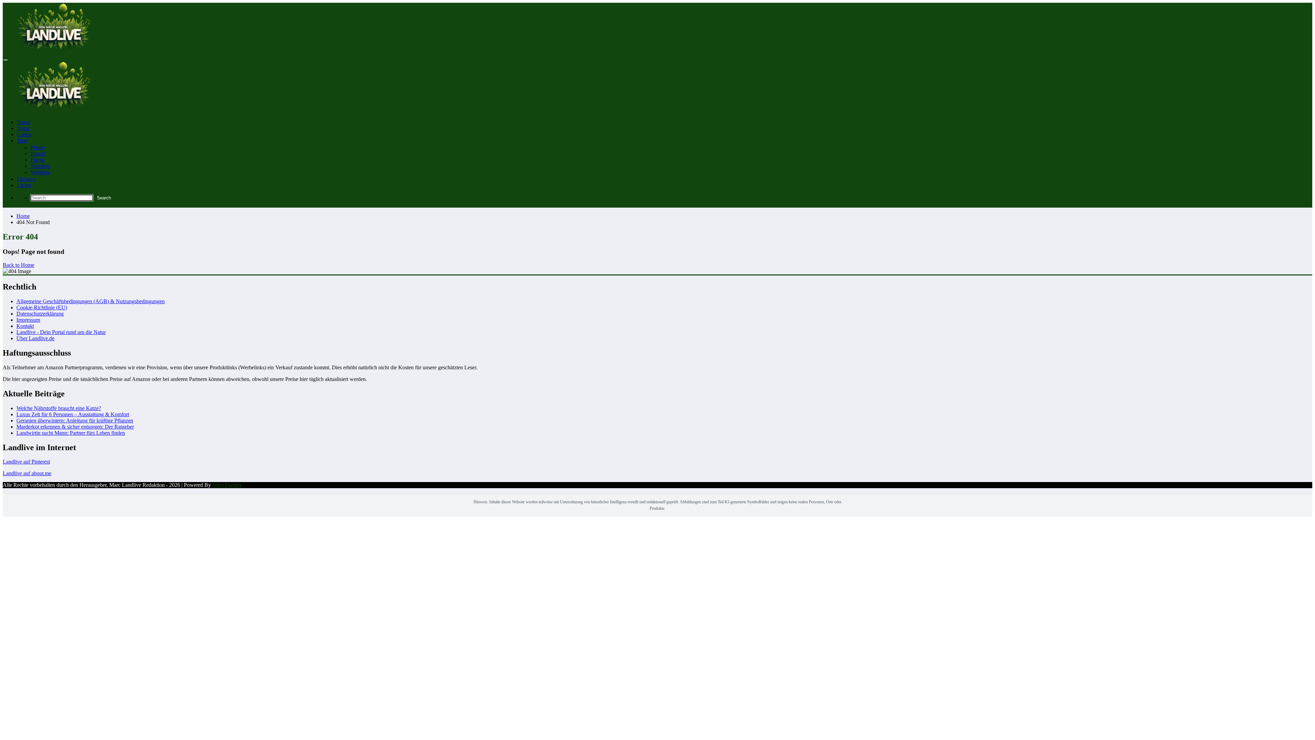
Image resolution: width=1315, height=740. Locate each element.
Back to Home (18, 265)
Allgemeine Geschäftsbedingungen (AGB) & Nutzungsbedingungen (90, 301)
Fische (37, 160)
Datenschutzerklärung (40, 314)
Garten (24, 134)
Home (23, 122)
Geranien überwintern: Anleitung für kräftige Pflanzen (74, 420)
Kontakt (25, 326)
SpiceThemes (226, 485)
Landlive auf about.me (27, 473)
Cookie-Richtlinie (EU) (41, 307)
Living (24, 185)
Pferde (37, 147)
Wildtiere (40, 172)
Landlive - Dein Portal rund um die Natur (61, 332)
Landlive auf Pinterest (26, 462)
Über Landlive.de (35, 338)
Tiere (22, 141)
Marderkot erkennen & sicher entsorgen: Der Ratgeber (75, 427)
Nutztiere (40, 166)
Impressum (28, 320)
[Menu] (5, 60)
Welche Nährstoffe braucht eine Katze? (58, 408)
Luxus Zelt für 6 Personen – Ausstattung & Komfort (72, 414)
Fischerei (26, 179)
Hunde (37, 154)
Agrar (23, 128)
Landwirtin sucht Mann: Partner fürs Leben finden (70, 433)
